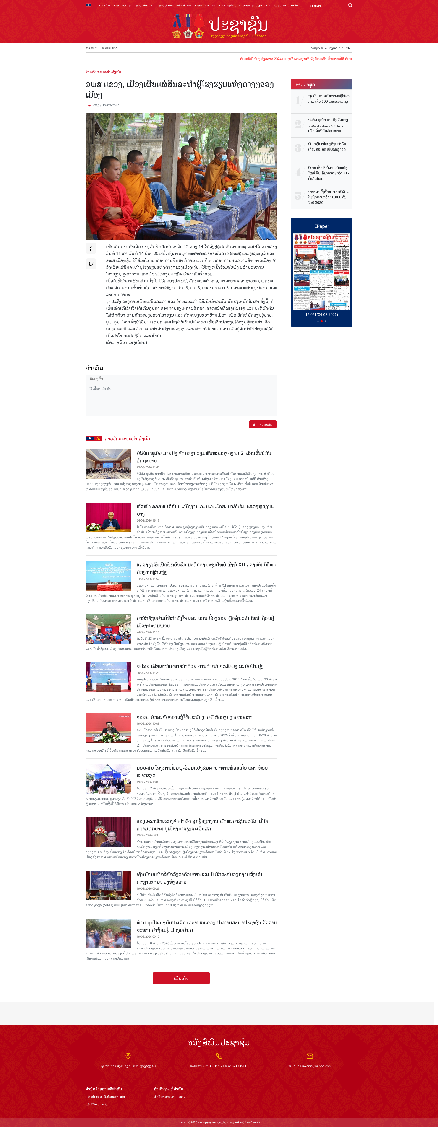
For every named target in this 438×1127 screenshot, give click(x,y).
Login (293, 5)
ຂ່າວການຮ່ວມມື (276, 5)
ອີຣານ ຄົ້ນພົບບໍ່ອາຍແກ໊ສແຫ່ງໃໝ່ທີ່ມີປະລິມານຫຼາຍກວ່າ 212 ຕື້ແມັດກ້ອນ (328, 173)
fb (91, 248)
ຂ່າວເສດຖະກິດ (146, 5)
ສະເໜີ (90, 47)
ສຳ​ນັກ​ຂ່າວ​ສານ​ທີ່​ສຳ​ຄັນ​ (104, 1088)
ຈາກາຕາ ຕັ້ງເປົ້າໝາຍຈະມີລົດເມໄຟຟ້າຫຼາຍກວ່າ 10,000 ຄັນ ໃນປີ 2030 (329, 197)
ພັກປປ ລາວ (110, 47)
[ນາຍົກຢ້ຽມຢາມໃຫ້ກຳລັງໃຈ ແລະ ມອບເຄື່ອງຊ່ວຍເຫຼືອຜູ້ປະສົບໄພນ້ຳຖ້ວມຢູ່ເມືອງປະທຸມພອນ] (108, 629)
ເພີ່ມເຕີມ (181, 978)
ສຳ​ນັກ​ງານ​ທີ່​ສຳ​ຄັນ (168, 1088)
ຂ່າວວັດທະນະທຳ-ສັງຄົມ (175, 5)
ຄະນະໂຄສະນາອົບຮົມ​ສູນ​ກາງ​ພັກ (105, 1097)
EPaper (321, 226)
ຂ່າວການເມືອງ (123, 5)
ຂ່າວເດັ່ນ (104, 5)
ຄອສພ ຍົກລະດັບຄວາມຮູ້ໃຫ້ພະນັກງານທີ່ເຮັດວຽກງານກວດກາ (195, 717)
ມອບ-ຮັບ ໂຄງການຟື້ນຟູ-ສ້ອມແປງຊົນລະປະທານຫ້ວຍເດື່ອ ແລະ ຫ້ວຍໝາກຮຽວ (202, 771)
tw (91, 263)
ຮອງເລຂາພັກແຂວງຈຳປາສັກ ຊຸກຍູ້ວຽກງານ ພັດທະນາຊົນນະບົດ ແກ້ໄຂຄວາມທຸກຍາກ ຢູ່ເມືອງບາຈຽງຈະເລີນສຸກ (203, 824)
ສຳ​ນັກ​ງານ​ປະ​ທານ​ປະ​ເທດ (170, 1097)
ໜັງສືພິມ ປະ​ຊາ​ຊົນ (97, 1104)
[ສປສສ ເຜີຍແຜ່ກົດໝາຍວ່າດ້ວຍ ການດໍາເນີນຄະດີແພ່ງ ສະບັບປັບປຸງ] (108, 677)
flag (88, 5)
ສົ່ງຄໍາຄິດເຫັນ (263, 424)
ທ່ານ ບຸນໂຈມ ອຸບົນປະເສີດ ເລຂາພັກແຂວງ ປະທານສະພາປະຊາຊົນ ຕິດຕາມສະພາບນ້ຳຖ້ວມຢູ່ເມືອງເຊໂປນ (207, 926)
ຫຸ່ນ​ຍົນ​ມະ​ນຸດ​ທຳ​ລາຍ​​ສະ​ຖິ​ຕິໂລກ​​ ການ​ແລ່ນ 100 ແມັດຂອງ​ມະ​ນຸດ (329, 98)
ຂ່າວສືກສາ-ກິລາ (204, 5)
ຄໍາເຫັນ (95, 367)
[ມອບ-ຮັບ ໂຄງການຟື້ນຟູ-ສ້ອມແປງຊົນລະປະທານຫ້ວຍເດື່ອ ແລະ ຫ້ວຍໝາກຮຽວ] (108, 779)
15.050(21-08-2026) (321, 314)
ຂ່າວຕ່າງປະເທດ (229, 5)
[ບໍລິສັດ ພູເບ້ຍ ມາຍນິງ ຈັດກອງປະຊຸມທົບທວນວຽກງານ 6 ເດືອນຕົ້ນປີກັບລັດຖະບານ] (108, 464)
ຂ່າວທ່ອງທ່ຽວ (252, 5)
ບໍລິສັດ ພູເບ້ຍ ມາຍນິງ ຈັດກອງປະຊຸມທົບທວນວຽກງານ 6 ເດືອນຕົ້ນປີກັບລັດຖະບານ (204, 457)
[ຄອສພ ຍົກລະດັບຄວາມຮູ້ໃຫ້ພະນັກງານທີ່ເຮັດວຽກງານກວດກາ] (108, 728)
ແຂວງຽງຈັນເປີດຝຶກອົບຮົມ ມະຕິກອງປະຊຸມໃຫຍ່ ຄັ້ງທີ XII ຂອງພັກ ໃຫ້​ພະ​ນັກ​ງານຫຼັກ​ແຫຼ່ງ (206, 568)
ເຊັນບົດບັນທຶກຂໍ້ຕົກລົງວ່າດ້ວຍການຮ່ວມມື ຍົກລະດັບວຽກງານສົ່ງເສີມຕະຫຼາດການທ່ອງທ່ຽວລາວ (200, 878)
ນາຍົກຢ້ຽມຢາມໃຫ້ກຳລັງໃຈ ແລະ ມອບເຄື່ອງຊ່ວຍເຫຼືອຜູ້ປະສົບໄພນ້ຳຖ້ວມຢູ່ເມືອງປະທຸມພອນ (205, 621)
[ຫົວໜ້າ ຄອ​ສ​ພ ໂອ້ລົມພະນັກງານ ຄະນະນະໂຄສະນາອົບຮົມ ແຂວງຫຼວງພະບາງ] (108, 517)
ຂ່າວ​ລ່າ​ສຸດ (305, 84)
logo (219, 27)
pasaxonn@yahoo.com (314, 1065)
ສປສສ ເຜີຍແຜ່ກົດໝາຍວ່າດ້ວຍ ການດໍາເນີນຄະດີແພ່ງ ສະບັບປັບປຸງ (200, 666)
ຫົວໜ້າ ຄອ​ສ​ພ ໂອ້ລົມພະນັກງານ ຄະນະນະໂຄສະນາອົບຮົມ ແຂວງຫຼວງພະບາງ (205, 510)
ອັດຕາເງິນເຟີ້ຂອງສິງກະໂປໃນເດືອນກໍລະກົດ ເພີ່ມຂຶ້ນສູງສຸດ (327, 146)
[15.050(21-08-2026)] (321, 271)
